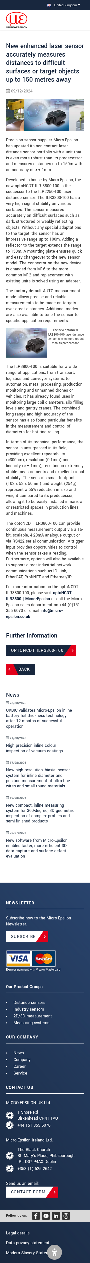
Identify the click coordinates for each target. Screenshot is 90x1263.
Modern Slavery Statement (31, 1253)
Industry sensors (29, 1009)
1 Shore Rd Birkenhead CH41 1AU (38, 1115)
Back (24, 669)
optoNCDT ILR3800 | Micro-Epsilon (39, 596)
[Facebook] (36, 1216)
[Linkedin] (56, 1216)
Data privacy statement (28, 1243)
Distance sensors (29, 1002)
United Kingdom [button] (65, 5)
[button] (54, 1252)
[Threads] (66, 1216)
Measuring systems (31, 1022)
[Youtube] (46, 1216)
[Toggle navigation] (77, 20)
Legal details (18, 1233)
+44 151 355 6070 (34, 1125)
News (19, 1053)
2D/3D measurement (33, 1016)
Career (20, 1066)
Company (22, 1059)
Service (20, 1073)
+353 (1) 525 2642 (35, 1169)
